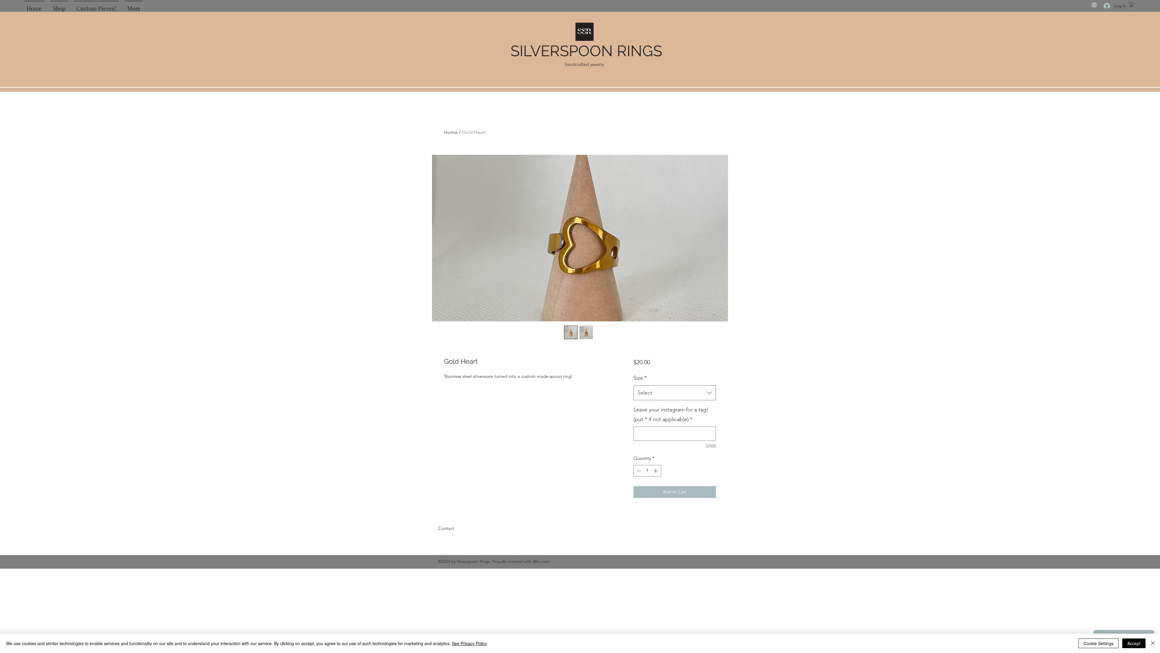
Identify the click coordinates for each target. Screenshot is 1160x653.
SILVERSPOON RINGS (586, 51)
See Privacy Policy (469, 643)
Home (451, 132)
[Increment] (656, 470)
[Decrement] (638, 470)
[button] (1132, 4)
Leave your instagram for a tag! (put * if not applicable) (670, 414)
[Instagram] (1094, 5)
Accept (1133, 643)
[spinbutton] (647, 470)
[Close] (1152, 643)
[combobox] (674, 393)
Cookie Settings (1098, 643)
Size (640, 378)
